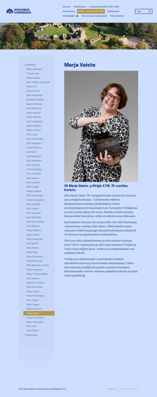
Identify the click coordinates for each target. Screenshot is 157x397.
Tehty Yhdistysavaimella (127, 389)
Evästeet (111, 389)
